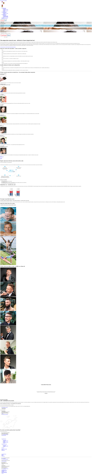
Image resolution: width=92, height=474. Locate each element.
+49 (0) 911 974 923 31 (5, 468)
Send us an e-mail (4, 435)
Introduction (4, 8)
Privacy (2, 455)
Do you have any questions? (3, 0)
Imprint (2, 454)
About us (4, 11)
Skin (4, 14)
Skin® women (4, 470)
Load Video (46, 393)
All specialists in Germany (5, 407)
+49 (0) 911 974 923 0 (5, 414)
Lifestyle (4, 441)
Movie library (3, 450)
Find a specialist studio (4, 472)
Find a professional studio (5, 18)
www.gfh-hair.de (4, 458)
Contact (2, 449)
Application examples (5, 9)
